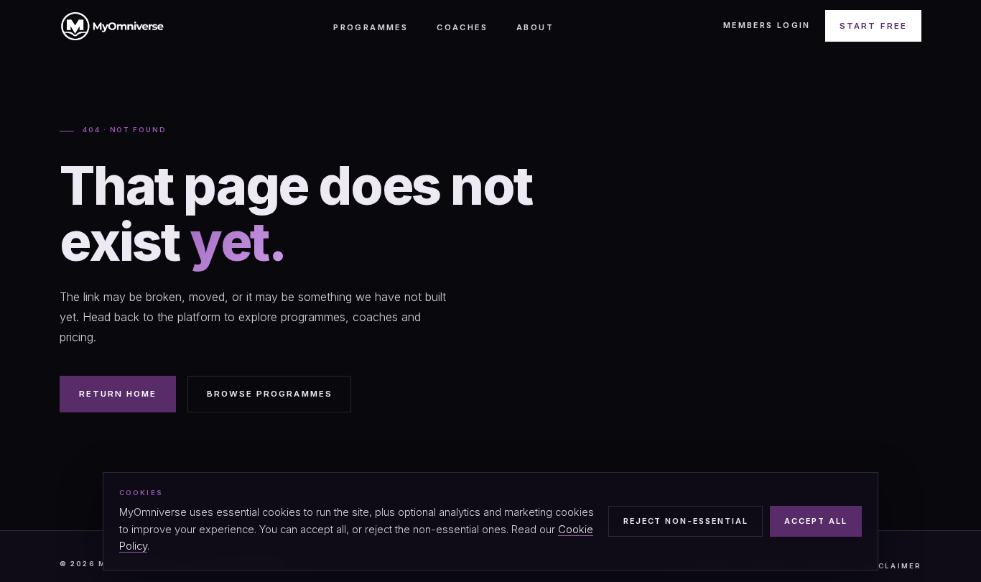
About (535, 27)
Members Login (767, 25)
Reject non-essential (685, 521)
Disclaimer (891, 566)
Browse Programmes (270, 394)
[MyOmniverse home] (112, 26)
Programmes (370, 27)
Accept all (815, 521)
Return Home (118, 394)
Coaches (462, 27)
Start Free (873, 26)
